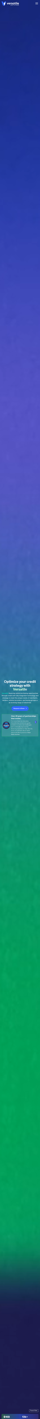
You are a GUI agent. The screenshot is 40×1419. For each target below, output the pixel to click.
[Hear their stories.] (35, 722)
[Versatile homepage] (10, 3)
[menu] (36, 3)
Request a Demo (19, 708)
